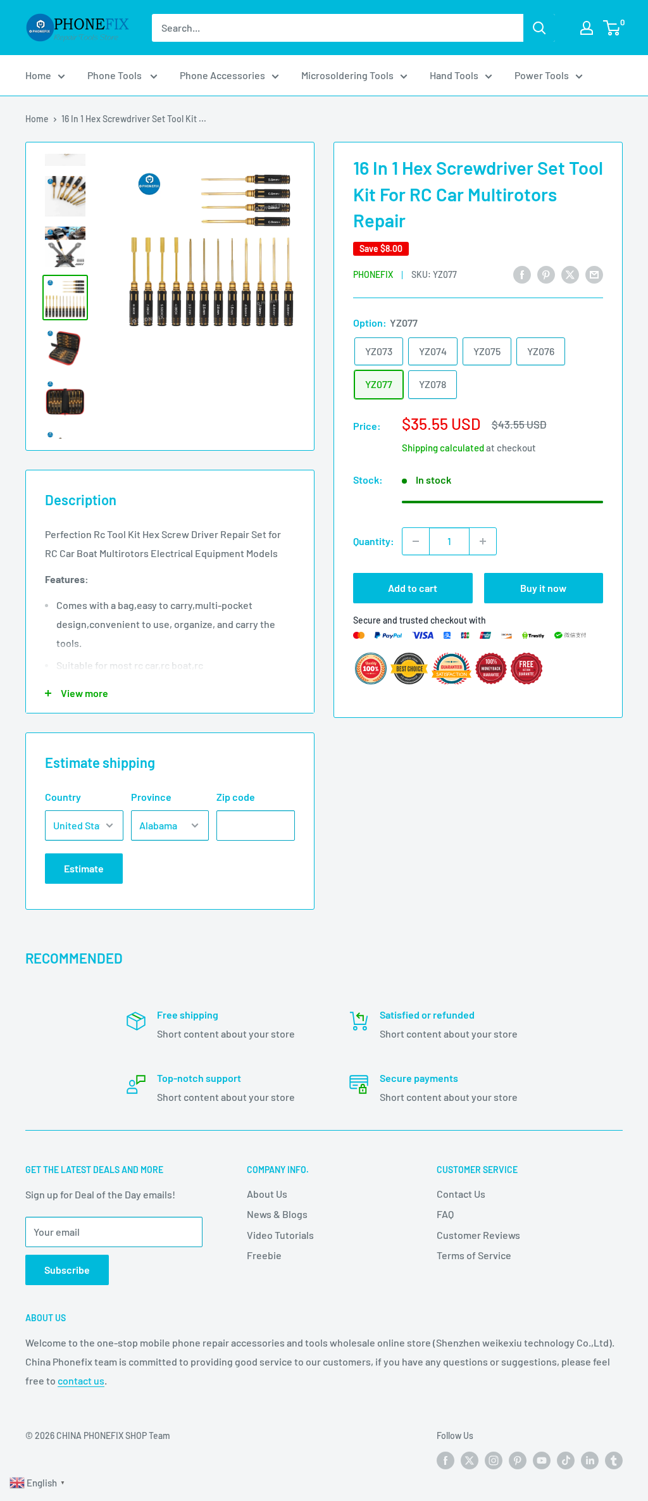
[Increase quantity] (483, 541)
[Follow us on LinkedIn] (590, 1460)
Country (63, 797)
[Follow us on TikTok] (566, 1460)
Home (38, 75)
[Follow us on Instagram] (493, 1460)
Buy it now (543, 588)
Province (151, 797)
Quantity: (373, 541)
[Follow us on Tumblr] (614, 1460)
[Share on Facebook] (522, 274)
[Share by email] (594, 274)
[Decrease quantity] (415, 541)
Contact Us (461, 1194)
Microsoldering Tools (347, 75)
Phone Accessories (222, 75)
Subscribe (67, 1270)
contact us (81, 1380)
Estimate (84, 868)
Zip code (235, 797)
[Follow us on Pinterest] (517, 1460)
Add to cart (412, 588)
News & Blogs (277, 1214)
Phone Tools (115, 75)
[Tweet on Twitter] (570, 274)
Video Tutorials (280, 1235)
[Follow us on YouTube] (542, 1460)
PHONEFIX (373, 274)
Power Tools (541, 75)
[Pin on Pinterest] (546, 274)
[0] (612, 27)
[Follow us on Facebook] (445, 1460)
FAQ (445, 1214)
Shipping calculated (443, 447)
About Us (267, 1194)
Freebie (264, 1255)
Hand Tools (454, 75)
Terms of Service (474, 1255)
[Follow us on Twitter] (469, 1460)
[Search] (539, 28)
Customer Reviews (478, 1235)
